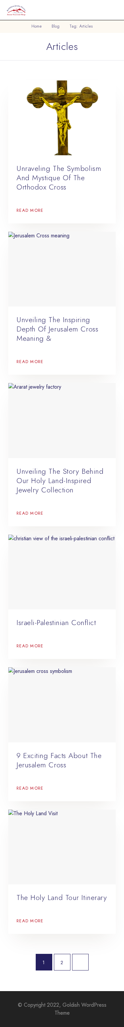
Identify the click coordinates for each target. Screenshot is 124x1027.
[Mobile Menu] (111, 10)
